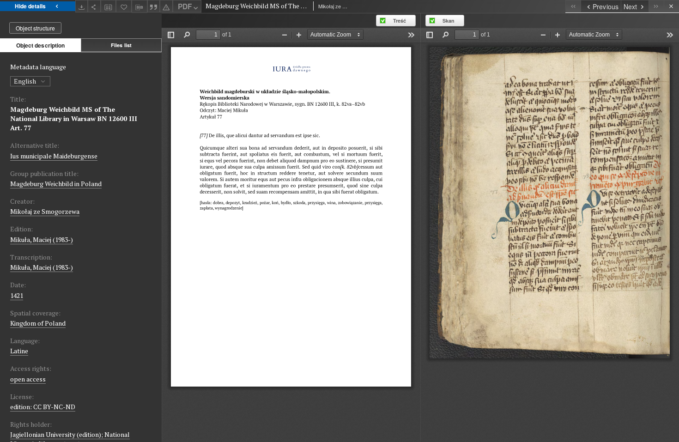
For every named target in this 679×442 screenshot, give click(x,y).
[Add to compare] (108, 6)
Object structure (35, 28)
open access (28, 379)
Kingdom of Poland (38, 323)
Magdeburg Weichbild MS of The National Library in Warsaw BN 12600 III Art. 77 (73, 118)
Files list (121, 45)
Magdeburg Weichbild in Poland (56, 183)
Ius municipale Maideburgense (53, 155)
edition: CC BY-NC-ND (42, 406)
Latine (19, 350)
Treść (399, 20)
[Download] (81, 6)
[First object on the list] (573, 6)
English (25, 81)
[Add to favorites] (124, 6)
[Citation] (153, 6)
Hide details (30, 6)
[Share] (94, 6)
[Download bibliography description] (139, 6)
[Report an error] (166, 6)
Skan (449, 20)
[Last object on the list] (656, 6)
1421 (16, 295)
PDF (185, 6)
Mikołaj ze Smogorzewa (44, 211)
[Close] (671, 6)
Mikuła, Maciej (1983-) (41, 239)
